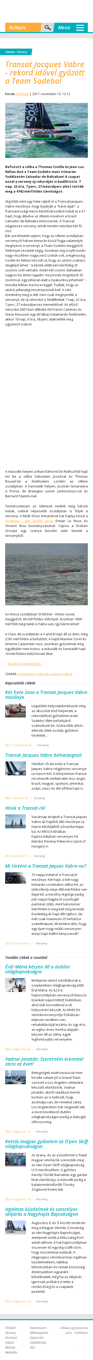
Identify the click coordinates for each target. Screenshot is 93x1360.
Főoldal (9, 52)
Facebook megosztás (24, 663)
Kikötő (9, 1342)
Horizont (11, 1337)
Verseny (22, 52)
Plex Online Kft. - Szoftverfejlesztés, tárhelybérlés (75, 1343)
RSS (32, 1347)
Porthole (46, 11)
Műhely (10, 1347)
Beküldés (11, 1352)
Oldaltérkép (38, 1342)
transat (42, 673)
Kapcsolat (36, 1337)
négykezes (26, 673)
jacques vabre (61, 673)
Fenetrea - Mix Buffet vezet (29, 520)
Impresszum (38, 1328)
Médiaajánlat (39, 1333)
